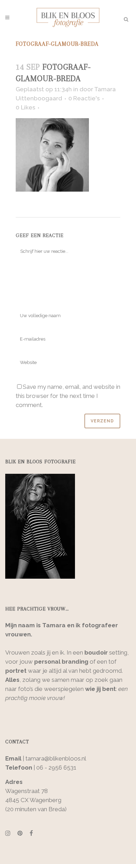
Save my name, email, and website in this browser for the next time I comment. (68, 395)
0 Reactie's (84, 98)
